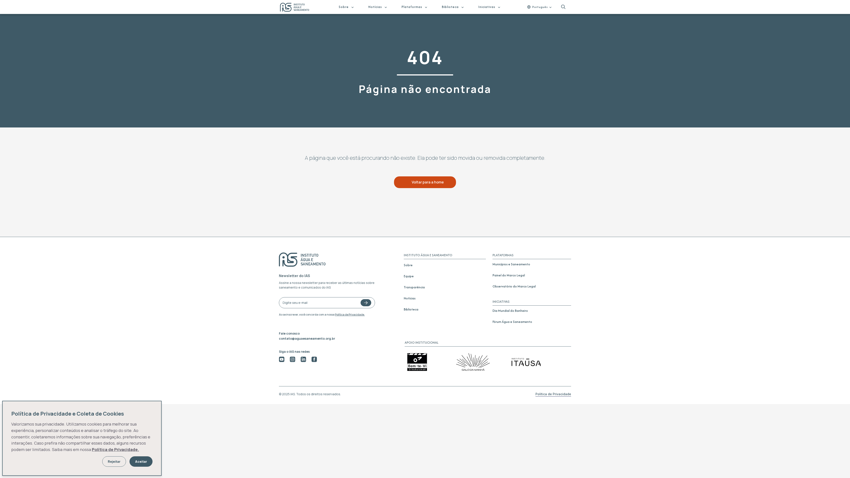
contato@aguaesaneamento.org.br (307, 338)
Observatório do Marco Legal (514, 286)
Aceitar (141, 461)
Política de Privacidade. (350, 314)
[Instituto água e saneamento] (297, 8)
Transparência (414, 287)
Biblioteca (450, 6)
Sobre (344, 6)
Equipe (409, 276)
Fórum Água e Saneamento (512, 321)
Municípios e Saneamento (511, 264)
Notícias (375, 6)
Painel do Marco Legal (509, 275)
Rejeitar (114, 461)
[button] (563, 7)
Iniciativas (486, 6)
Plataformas (412, 6)
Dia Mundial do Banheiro (510, 310)
